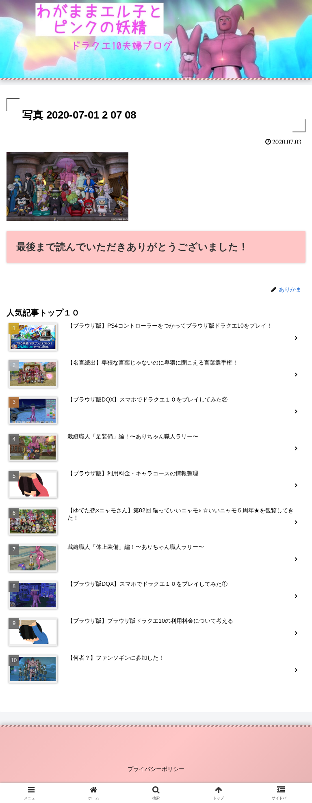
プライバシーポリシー (156, 769)
